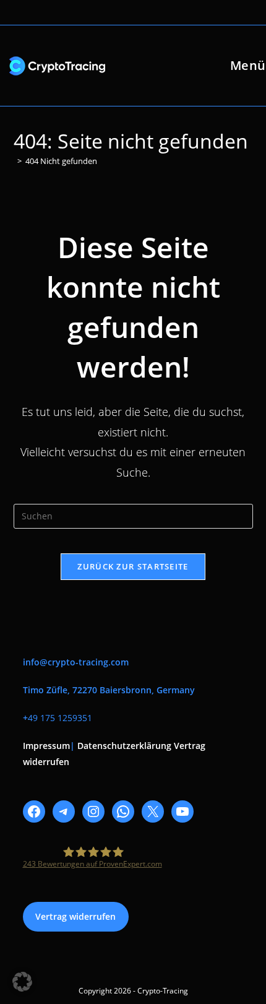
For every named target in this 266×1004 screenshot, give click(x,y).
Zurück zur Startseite (132, 566)
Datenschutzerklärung (124, 745)
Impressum (46, 745)
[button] (22, 981)
